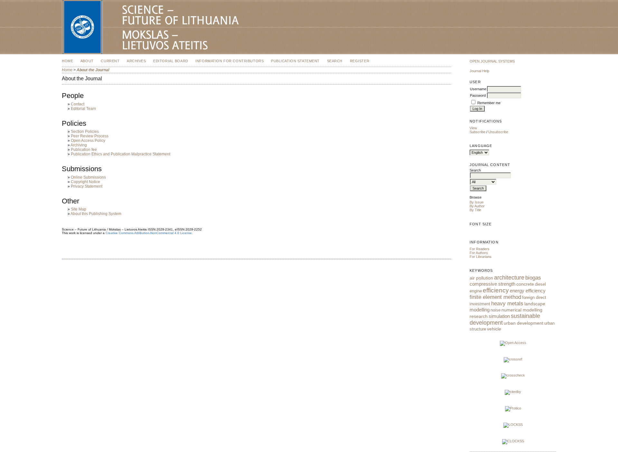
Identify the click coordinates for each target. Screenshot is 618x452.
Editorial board (170, 61)
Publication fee (84, 149)
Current (110, 61)
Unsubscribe (498, 132)
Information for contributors (229, 61)
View (473, 128)
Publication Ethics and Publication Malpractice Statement (120, 154)
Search (334, 61)
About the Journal (93, 70)
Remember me (489, 103)
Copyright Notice (85, 182)
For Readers (480, 249)
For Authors (479, 253)
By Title (475, 210)
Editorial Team (83, 108)
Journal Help (479, 71)
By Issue (476, 202)
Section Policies (85, 131)
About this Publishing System (95, 213)
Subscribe (477, 132)
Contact (77, 104)
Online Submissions (88, 177)
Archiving (78, 145)
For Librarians (481, 257)
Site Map (78, 209)
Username (478, 89)
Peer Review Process (89, 136)
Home (67, 61)
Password (478, 95)
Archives (136, 61)
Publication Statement (295, 61)
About (87, 61)
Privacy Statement (86, 186)
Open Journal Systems (492, 61)
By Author (477, 206)
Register (360, 61)
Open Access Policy (88, 140)
